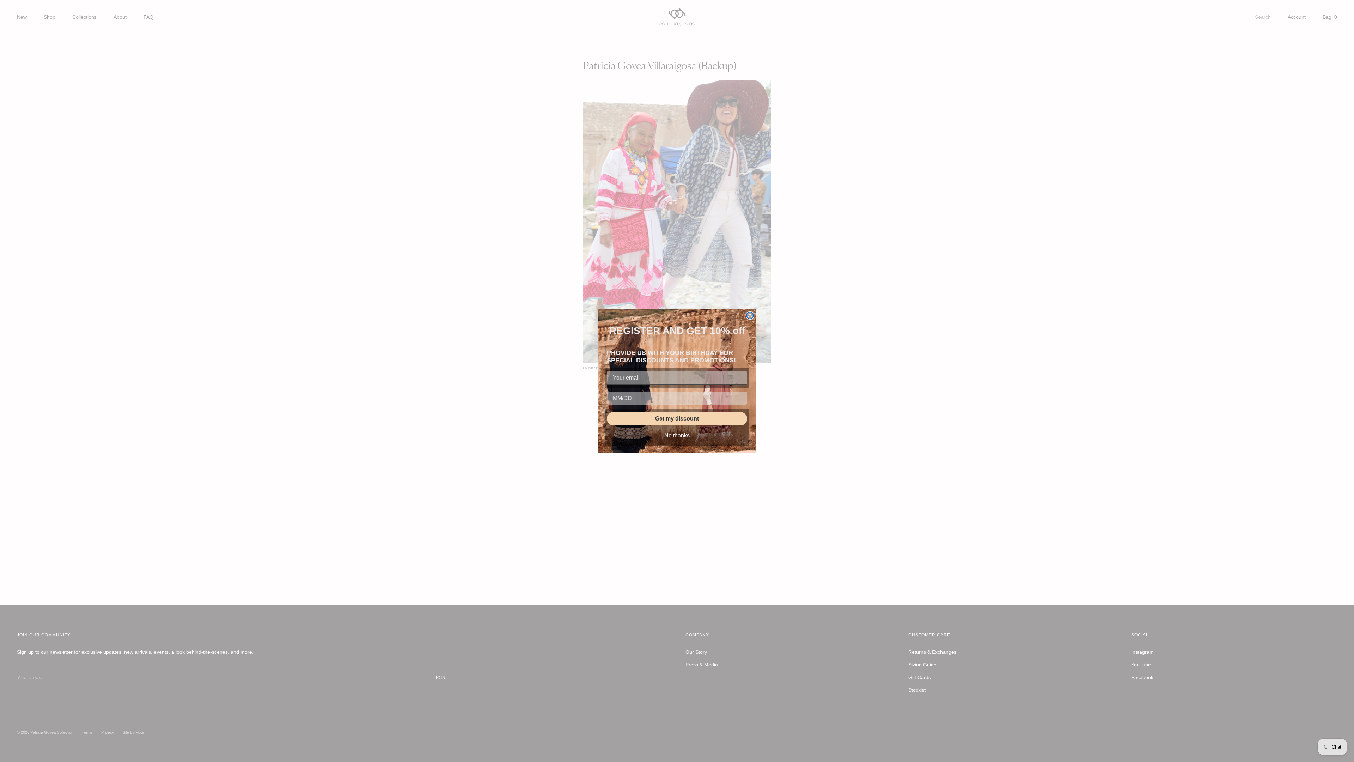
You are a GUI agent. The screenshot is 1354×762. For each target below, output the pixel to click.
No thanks (677, 436)
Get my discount (677, 419)
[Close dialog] (750, 315)
